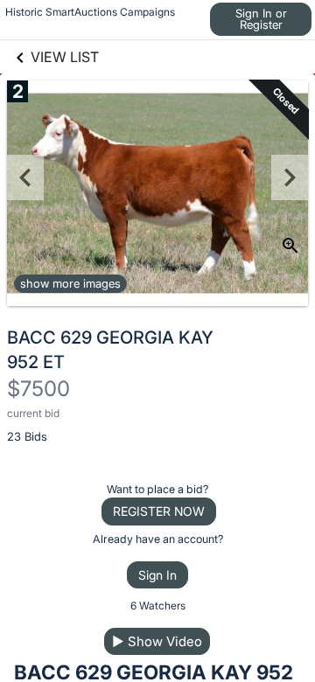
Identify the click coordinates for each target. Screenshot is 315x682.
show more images (70, 283)
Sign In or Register (261, 18)
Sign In (157, 574)
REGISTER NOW (159, 511)
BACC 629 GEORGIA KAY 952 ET (110, 349)
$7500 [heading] (38, 388)
